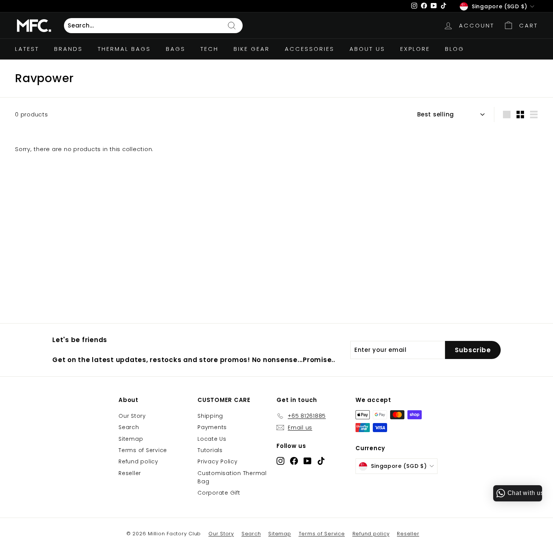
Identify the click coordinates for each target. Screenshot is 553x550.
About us (367, 49)
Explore (415, 49)
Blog (454, 49)
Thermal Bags (124, 49)
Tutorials (210, 450)
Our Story (132, 416)
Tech (210, 49)
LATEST (27, 49)
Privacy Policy (218, 461)
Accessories (309, 49)
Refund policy (138, 461)
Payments (212, 427)
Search (128, 427)
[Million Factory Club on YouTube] (307, 460)
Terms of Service (142, 450)
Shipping (210, 416)
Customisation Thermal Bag (232, 477)
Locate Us (212, 439)
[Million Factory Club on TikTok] (321, 460)
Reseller (129, 473)
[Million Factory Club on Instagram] (280, 460)
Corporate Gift (219, 493)
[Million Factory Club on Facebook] (294, 460)
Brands (68, 49)
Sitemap (130, 439)
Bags (175, 49)
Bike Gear (252, 49)
